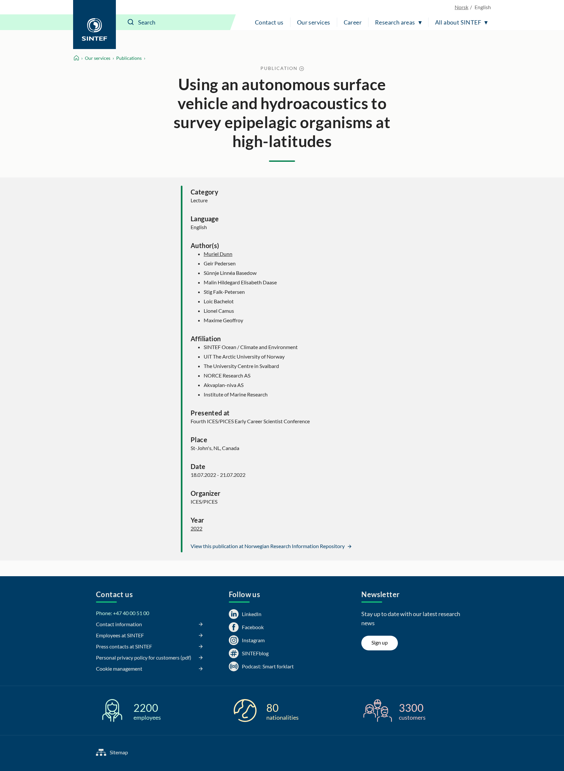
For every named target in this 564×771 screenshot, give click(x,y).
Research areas (395, 22)
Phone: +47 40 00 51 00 (122, 613)
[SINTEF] (94, 24)
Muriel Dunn (218, 254)
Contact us (269, 22)
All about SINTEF (458, 22)
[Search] (131, 22)
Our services (313, 22)
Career (353, 22)
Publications (129, 58)
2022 (196, 528)
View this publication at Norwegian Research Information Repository (268, 546)
